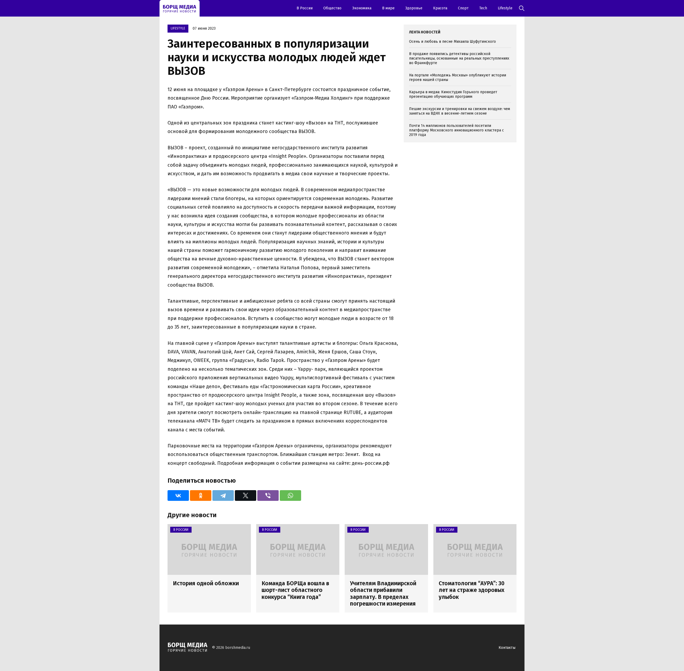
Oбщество (332, 8)
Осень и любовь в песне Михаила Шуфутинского (452, 41)
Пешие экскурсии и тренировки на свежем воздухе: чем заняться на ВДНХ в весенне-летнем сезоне (459, 111)
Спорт (463, 8)
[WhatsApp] (290, 495)
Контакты (507, 647)
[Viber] (268, 495)
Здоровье (413, 8)
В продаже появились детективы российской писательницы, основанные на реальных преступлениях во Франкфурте (459, 58)
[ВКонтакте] (178, 495)
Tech (483, 8)
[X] (245, 495)
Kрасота (440, 8)
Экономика (361, 8)
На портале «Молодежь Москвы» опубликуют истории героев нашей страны (457, 77)
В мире (388, 8)
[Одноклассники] (200, 495)
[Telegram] (223, 495)
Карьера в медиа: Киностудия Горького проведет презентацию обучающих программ (453, 94)
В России (305, 8)
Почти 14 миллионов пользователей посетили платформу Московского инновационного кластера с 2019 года (456, 130)
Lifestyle (505, 8)
